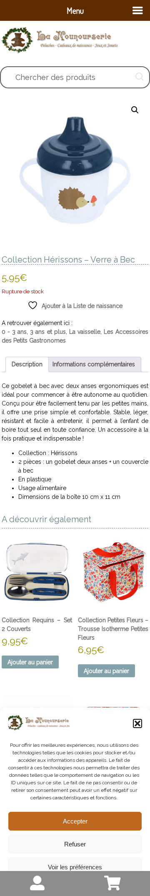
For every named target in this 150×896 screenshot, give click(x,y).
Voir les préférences (75, 867)
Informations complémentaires (93, 364)
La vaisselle (84, 331)
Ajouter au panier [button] (30, 662)
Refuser (75, 844)
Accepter (75, 821)
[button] (137, 723)
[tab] (27, 364)
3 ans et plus (48, 331)
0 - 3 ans (14, 331)
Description (27, 364)
